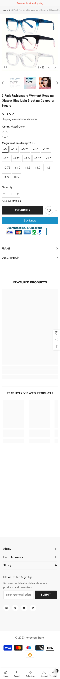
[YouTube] (24, 608)
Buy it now (30, 220)
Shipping (6, 119)
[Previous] (49, 67)
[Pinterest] (15, 608)
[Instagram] (6, 608)
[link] (30, 372)
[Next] (55, 67)
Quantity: (7, 187)
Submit (46, 595)
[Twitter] (33, 608)
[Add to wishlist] (49, 210)
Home (5, 10)
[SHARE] (55, 211)
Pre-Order (22, 210)
